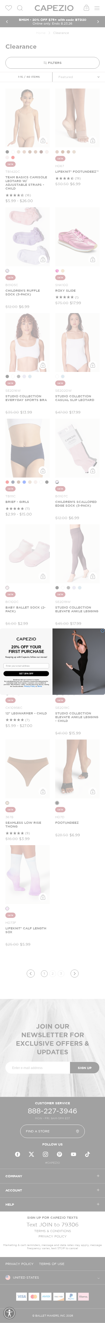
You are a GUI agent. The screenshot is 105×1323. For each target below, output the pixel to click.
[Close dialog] (102, 630)
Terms (39, 686)
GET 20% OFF (26, 673)
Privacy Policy (29, 686)
